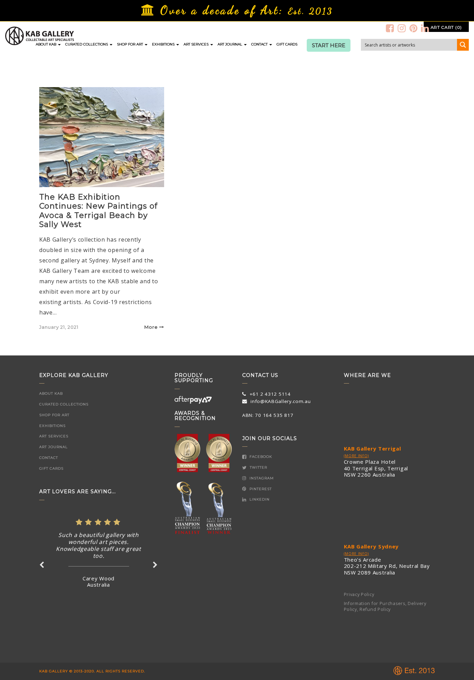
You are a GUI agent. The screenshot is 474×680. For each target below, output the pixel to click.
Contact (260, 44)
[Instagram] (402, 28)
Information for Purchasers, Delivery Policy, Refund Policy (385, 606)
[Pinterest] (413, 28)
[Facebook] (390, 28)
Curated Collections (87, 44)
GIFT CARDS (287, 44)
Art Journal (230, 44)
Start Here (328, 45)
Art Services (197, 44)
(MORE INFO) (356, 455)
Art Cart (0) (446, 27)
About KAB (46, 44)
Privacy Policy (359, 594)
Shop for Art (130, 44)
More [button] (151, 327)
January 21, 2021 (58, 327)
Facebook (260, 456)
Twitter (257, 467)
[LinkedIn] (425, 28)
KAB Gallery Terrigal (372, 448)
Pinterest (260, 489)
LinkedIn (259, 499)
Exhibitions (164, 44)
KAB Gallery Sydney (371, 546)
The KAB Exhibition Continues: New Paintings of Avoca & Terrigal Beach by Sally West (98, 210)
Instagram (261, 478)
